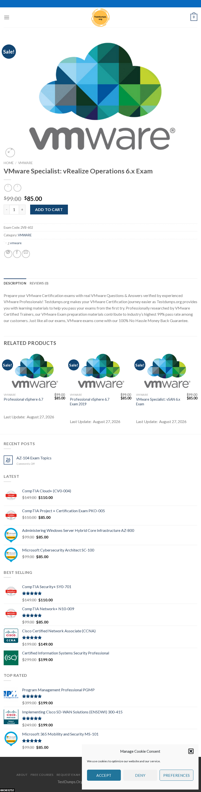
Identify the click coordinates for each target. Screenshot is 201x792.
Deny (140, 775)
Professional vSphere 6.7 (23, 399)
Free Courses (42, 775)
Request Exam (68, 775)
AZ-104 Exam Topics (33, 457)
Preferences (176, 775)
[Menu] (7, 17)
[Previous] (4, 393)
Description (15, 283)
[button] (190, 751)
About (21, 775)
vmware (16, 243)
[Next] (197, 393)
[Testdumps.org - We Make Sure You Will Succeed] (100, 17)
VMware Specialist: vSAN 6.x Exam (158, 401)
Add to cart (49, 209)
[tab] (15, 283)
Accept (104, 775)
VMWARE (25, 163)
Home (8, 163)
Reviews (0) (39, 283)
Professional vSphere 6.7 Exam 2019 (89, 401)
